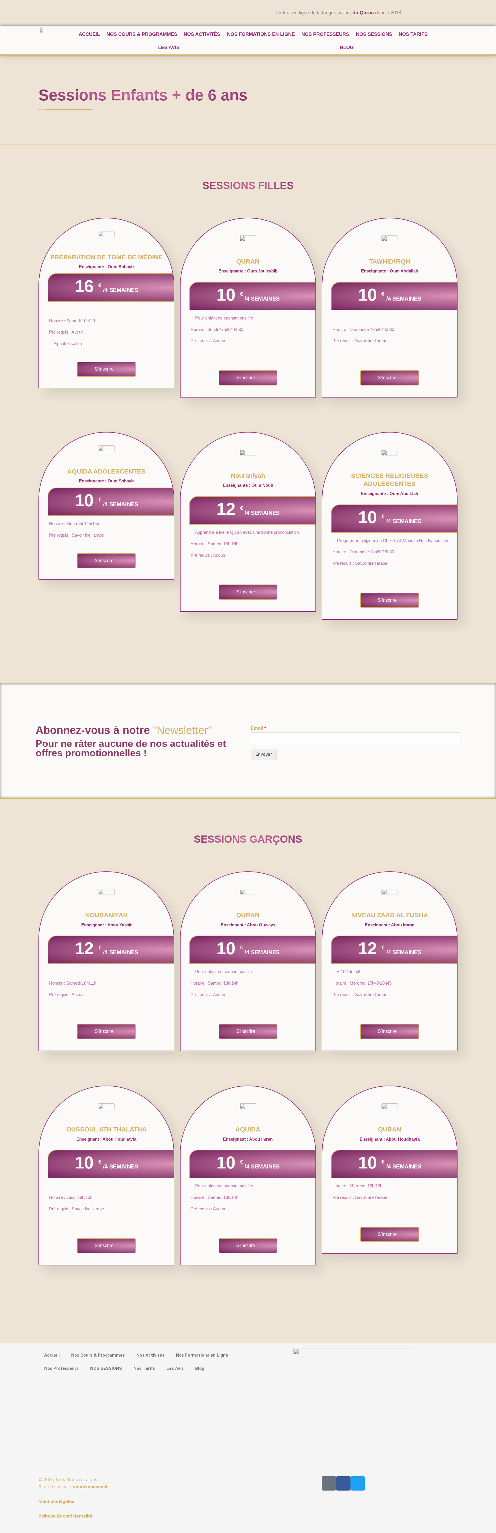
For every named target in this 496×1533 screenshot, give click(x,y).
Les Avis (168, 47)
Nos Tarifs (413, 34)
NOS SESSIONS (374, 34)
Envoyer (263, 754)
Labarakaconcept (89, 1486)
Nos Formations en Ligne (261, 34)
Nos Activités (202, 34)
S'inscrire (104, 369)
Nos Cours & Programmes (141, 34)
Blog (347, 47)
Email (258, 728)
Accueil (89, 34)
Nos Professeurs (325, 34)
